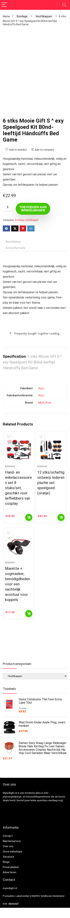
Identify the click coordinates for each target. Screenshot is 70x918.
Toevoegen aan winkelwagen (32, 208)
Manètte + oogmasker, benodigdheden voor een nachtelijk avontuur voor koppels (17, 584)
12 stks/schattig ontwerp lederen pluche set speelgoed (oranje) (50, 482)
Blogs (6, 861)
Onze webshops (12, 851)
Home (6, 16)
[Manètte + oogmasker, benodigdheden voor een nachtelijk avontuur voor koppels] (19, 546)
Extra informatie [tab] (15, 247)
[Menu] (4, 5)
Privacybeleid (11, 867)
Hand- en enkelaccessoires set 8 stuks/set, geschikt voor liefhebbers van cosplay (18, 488)
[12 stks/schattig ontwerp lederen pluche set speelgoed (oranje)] (51, 450)
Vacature (8, 856)
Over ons (8, 846)
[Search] (64, 5)
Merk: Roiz (44, 402)
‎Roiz (41, 388)
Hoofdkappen (44, 16)
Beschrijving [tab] (13, 241)
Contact (8, 835)
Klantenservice (12, 841)
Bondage (22, 16)
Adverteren (9, 872)
